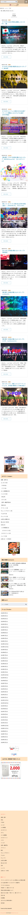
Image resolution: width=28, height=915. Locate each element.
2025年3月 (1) (4, 624)
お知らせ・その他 (6, 539)
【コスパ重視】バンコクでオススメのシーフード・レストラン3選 (17, 579)
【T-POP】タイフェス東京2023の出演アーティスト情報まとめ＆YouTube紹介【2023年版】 (13, 113)
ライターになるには (5, 885)
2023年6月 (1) (4, 658)
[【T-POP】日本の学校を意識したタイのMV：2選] (14, 43)
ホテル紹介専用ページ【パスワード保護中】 (10, 882)
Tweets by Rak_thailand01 (6, 908)
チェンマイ (4, 516)
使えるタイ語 (5, 522)
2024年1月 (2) (4, 641)
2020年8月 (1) (4, 731)
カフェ (3, 499)
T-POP (3, 485)
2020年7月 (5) (4, 734)
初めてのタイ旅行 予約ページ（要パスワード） (11, 892)
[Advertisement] (14, 440)
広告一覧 (3, 895)
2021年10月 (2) (4, 703)
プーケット (4, 508)
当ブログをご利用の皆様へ (6, 900)
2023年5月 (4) (4, 660)
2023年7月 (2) (4, 655)
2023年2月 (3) (4, 669)
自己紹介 (3, 903)
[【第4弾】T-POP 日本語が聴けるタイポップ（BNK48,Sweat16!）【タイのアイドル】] (14, 180)
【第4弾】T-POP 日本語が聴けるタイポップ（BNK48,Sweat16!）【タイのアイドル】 (14, 159)
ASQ (3, 496)
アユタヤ (4, 513)
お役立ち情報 (5, 519)
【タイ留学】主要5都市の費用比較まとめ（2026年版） (17, 565)
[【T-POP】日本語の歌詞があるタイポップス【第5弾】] (14, 87)
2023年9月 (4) (4, 649)
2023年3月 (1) (4, 666)
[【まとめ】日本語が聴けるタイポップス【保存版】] (14, 268)
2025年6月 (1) (4, 618)
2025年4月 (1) (4, 621)
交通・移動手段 (6, 502)
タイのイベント (6, 533)
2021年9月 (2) (4, 705)
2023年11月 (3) (4, 646)
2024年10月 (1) (4, 627)
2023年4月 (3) (4, 663)
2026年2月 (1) (4, 615)
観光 (3, 505)
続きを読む (6, 57)
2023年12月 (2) (4, 644)
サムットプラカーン (6, 510)
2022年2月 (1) (4, 694)
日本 (3, 524)
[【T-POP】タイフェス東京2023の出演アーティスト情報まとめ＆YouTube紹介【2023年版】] (14, 133)
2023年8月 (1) (4, 652)
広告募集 (3, 897)
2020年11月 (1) (4, 728)
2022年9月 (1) (4, 677)
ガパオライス (6, 530)
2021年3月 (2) (4, 717)
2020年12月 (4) (4, 725)
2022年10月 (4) (4, 675)
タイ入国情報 (5, 491)
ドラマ (3, 488)
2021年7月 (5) (4, 711)
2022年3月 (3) (4, 691)
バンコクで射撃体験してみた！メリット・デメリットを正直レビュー (17, 572)
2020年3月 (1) (4, 739)
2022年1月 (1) (4, 697)
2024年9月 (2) (4, 630)
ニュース (4, 536)
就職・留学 (4, 479)
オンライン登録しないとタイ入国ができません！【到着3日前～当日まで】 (17, 586)
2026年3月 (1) (4, 613)
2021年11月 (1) (4, 700)
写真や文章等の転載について (7, 890)
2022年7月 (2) (4, 683)
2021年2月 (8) (4, 720)
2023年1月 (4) (4, 672)
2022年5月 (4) (4, 686)
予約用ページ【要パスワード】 (7, 887)
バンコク (4, 494)
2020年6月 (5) (4, 736)
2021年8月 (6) (4, 708)
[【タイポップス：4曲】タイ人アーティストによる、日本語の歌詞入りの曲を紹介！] (14, 404)
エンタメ (4, 482)
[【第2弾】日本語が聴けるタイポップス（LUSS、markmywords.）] (14, 360)
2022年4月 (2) (4, 689)
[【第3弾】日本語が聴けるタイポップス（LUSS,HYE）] (14, 315)
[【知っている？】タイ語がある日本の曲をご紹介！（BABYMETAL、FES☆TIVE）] (14, 227)
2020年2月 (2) (4, 742)
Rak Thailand (8, 912)
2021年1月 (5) (4, 722)
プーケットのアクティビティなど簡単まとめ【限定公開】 (13, 880)
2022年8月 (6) (4, 680)
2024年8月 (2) (4, 632)
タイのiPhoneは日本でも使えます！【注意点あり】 (16, 593)
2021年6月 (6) (4, 714)
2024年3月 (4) (4, 638)
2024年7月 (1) (4, 635)
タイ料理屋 (5, 527)
